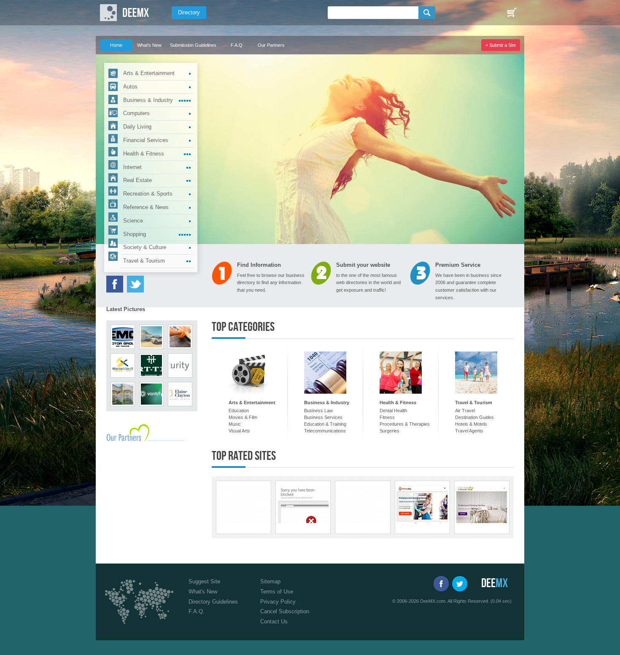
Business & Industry (148, 100)
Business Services (323, 417)
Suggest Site (204, 581)
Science (133, 220)
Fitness (387, 417)
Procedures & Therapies (405, 424)
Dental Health (393, 410)
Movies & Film (243, 417)
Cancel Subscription (284, 611)
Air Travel (465, 410)
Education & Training (325, 424)
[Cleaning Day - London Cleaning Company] (422, 504)
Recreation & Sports (148, 194)
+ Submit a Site (500, 45)
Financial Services (145, 140)
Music (235, 424)
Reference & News (146, 207)
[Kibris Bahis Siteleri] (303, 504)
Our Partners (271, 45)
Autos (130, 86)
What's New (149, 45)
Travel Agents (469, 430)
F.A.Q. (237, 45)
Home (116, 45)
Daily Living (137, 126)
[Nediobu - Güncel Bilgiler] (243, 504)
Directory (189, 12)
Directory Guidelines (213, 602)
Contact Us (274, 621)
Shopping (134, 234)
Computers (136, 113)
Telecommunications (325, 430)
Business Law (318, 410)
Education (239, 410)
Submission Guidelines (193, 45)
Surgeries (389, 430)
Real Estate (137, 180)
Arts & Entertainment (149, 73)
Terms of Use (276, 591)
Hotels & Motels (471, 424)
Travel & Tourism (144, 261)
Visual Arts (239, 430)
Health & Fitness (143, 153)
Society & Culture (144, 247)
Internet (132, 167)
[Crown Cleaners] (481, 504)
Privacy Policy (278, 602)
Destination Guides (474, 417)
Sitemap (270, 581)
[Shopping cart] (511, 12)
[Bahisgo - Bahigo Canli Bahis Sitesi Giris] (362, 504)
